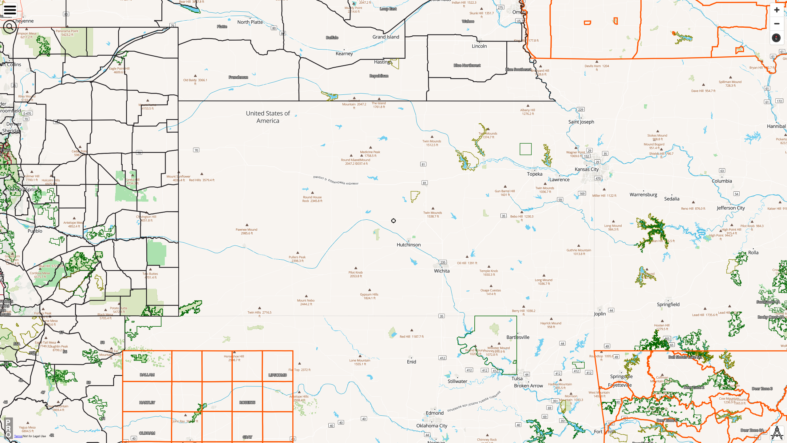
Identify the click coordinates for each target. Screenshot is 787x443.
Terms (18, 436)
